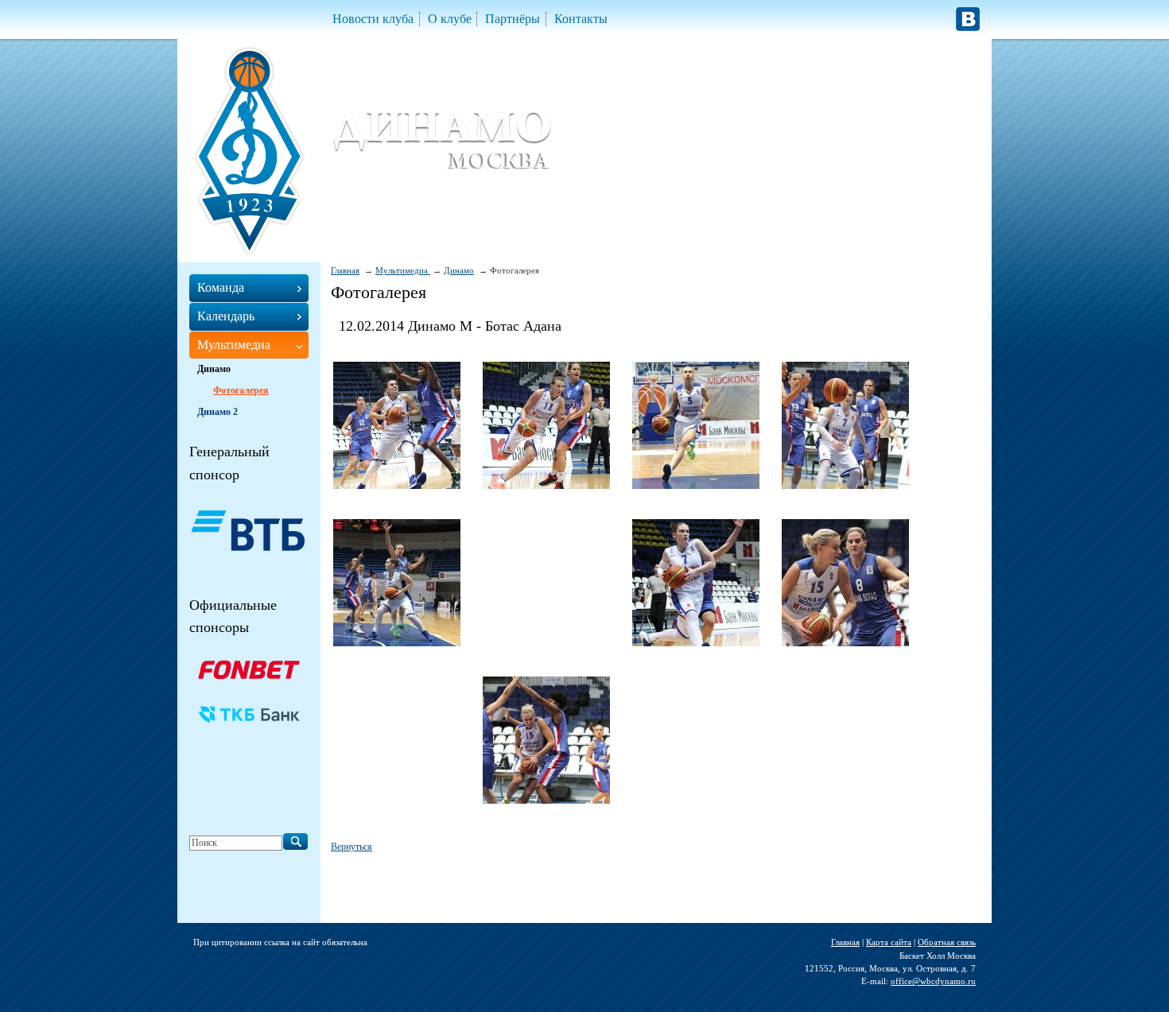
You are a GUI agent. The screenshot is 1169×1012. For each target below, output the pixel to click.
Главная (345, 270)
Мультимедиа (402, 270)
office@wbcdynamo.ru (933, 981)
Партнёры (512, 18)
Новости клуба (373, 18)
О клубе (450, 18)
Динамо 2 (217, 411)
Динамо (459, 270)
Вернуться (351, 846)
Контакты (581, 18)
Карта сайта (888, 942)
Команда (220, 287)
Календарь (225, 316)
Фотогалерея (241, 390)
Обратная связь (947, 942)
